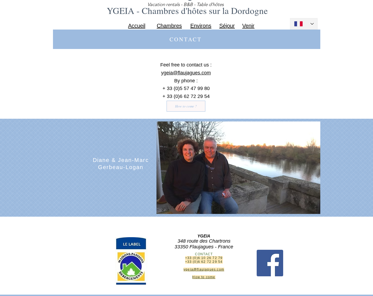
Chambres (169, 26)
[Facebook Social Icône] (270, 263)
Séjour (227, 26)
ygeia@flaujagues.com (186, 73)
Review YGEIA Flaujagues (204, 291)
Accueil (136, 26)
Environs (200, 26)
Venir (248, 26)
